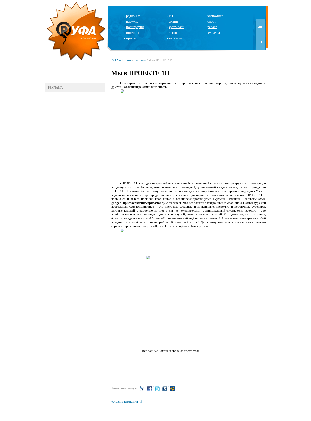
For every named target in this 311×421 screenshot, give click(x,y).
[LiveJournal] (142, 391)
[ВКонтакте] (165, 391)
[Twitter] (157, 391)
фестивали (176, 27)
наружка (132, 21)
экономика (215, 16)
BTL (172, 16)
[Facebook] (150, 391)
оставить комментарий (126, 401)
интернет (132, 32)
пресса (131, 38)
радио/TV (133, 16)
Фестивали (140, 60)
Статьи (128, 60)
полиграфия (135, 27)
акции (173, 21)
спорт (211, 21)
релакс (212, 27)
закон (173, 32)
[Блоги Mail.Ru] (172, 391)
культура (213, 32)
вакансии (176, 38)
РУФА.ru (116, 60)
